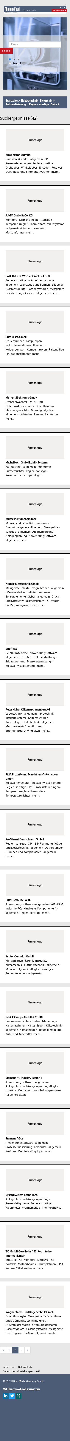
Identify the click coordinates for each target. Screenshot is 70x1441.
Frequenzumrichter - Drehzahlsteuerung (31, 1021)
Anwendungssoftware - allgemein (27, 904)
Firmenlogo (35, 140)
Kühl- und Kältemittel (19, 1034)
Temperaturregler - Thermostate (25, 224)
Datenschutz (25, 1367)
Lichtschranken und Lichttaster (39, 414)
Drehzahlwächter (16, 402)
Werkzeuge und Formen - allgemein (42, 284)
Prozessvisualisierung (19, 1147)
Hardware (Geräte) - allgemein (24, 159)
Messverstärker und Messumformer (27, 523)
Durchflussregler (16, 1316)
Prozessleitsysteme (17, 1203)
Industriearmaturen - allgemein (25, 345)
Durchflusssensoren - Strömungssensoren (31, 1325)
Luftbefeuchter (15, 471)
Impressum (9, 1367)
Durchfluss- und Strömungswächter (28, 171)
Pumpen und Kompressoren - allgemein (31, 852)
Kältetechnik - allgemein (21, 466)
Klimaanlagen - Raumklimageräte (26, 960)
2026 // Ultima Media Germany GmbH (23, 1381)
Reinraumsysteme (17, 653)
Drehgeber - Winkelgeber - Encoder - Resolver (34, 167)
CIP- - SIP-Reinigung (40, 843)
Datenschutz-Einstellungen (18, 1371)
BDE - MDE (26, 657)
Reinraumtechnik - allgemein (24, 973)
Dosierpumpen (15, 341)
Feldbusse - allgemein (47, 1147)
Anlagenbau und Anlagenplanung (27, 1086)
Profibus (11, 1151)
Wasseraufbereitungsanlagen (24, 475)
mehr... (55, 171)
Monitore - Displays (18, 219)
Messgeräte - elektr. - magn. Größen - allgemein (35, 588)
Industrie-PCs (14, 908)
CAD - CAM (56, 904)
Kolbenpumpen (15, 349)
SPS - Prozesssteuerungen (44, 787)
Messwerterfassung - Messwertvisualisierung (33, 782)
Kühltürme (44, 466)
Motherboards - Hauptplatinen (37, 1264)
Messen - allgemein (17, 969)
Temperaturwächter (18, 795)
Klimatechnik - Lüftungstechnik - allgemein (32, 965)
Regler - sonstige (42, 163)
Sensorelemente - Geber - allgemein (28, 596)
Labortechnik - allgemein (21, 713)
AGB (37, 1371)
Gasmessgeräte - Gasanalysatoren (27, 289)
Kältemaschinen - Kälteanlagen (25, 1025)
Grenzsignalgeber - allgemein (24, 527)
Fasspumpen (34, 341)
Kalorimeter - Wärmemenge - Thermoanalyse (33, 1207)
